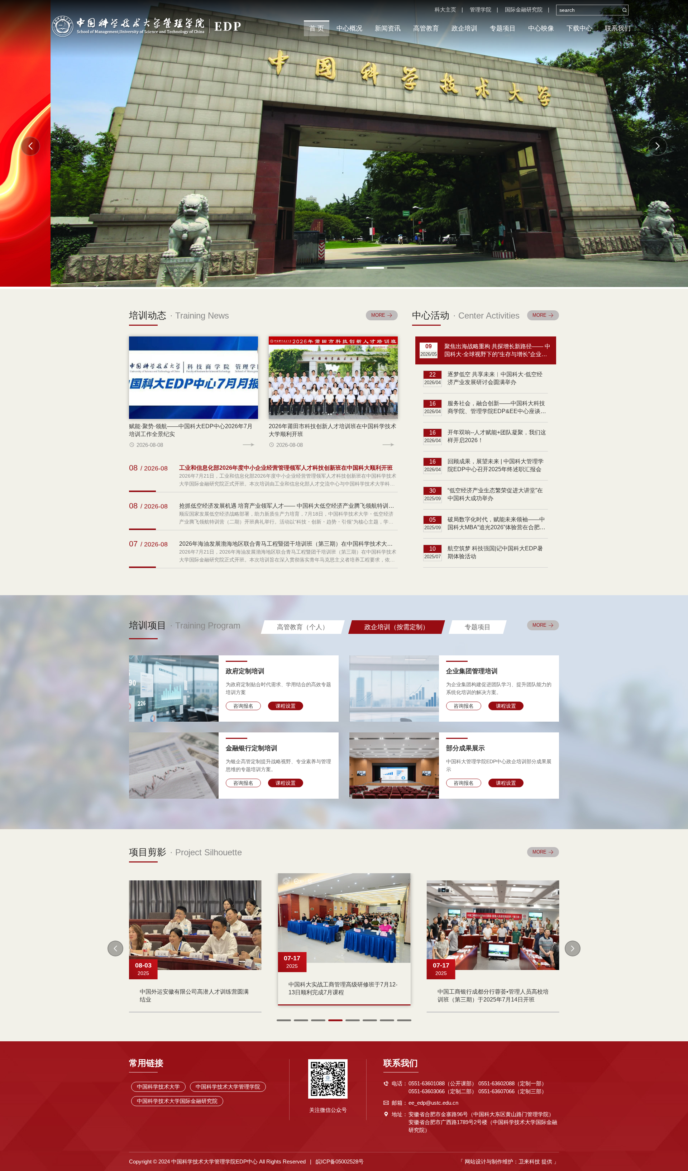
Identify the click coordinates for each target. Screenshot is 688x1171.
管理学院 (480, 9)
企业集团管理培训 (472, 671)
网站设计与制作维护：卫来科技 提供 (508, 1161)
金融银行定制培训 (251, 748)
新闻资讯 (388, 28)
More (378, 315)
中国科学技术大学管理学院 (228, 1087)
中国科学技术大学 (158, 1087)
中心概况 (349, 28)
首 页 (316, 28)
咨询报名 (243, 706)
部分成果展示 (465, 748)
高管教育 (426, 28)
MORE (539, 625)
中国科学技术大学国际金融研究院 (177, 1101)
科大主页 (445, 9)
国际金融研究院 (524, 9)
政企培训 (464, 28)
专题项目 (503, 28)
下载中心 (579, 28)
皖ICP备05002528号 (340, 1161)
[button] (657, 146)
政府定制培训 (245, 671)
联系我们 (618, 28)
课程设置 (286, 706)
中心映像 (541, 28)
